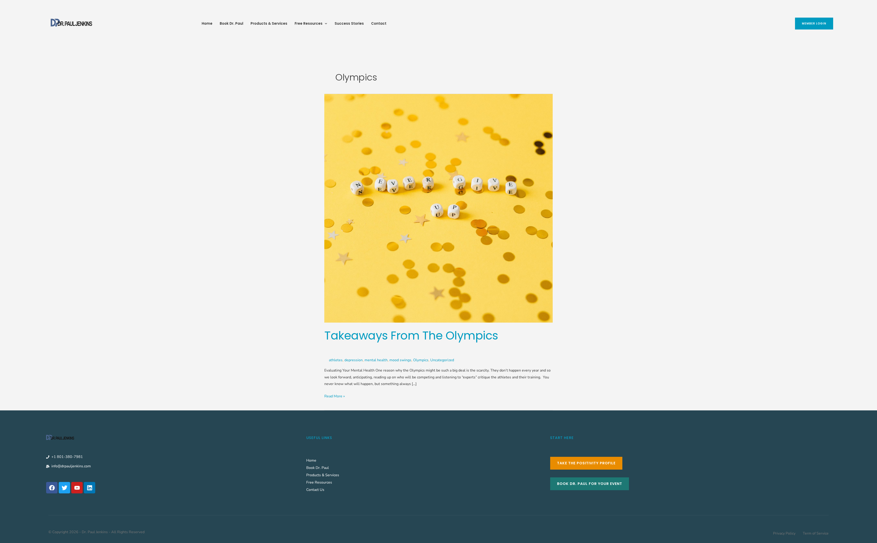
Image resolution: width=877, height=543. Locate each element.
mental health (376, 360)
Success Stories (349, 23)
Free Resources (308, 23)
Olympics (420, 360)
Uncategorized (442, 360)
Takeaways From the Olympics (411, 335)
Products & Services (269, 23)
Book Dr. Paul (231, 23)
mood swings (400, 360)
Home (207, 23)
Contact (378, 23)
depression (353, 360)
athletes (336, 360)
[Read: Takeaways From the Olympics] (438, 207)
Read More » (334, 396)
